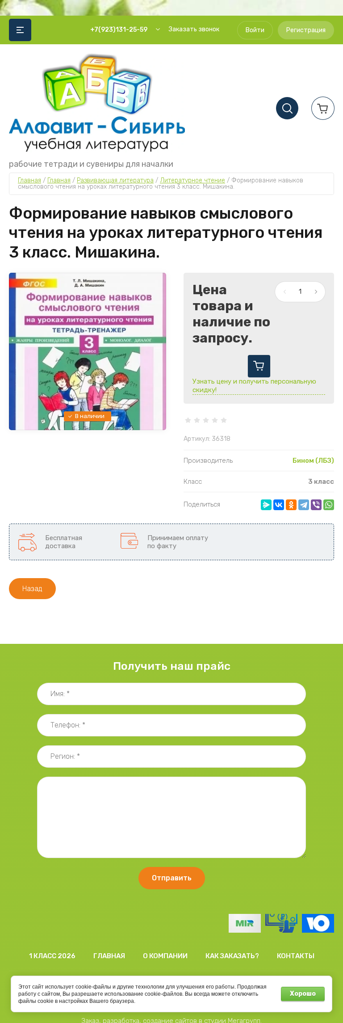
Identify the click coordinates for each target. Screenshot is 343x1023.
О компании (165, 956)
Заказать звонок (194, 29)
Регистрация (306, 30)
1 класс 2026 (52, 956)
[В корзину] (259, 366)
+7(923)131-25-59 (118, 30)
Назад (32, 588)
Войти (255, 30)
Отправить (172, 878)
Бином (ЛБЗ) (313, 461)
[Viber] (316, 504)
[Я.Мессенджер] (266, 504)
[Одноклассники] (291, 504)
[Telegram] (303, 504)
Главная (109, 956)
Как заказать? (232, 956)
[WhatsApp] (328, 504)
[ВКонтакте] (278, 504)
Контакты (295, 956)
